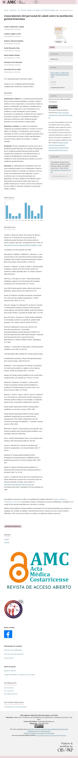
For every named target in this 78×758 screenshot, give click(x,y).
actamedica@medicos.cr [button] (46, 721)
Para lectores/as (9, 688)
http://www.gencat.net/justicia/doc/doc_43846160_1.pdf (22, 245)
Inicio (6, 10)
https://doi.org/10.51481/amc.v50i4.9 (20, 79)
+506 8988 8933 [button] (39, 723)
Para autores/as (9, 691)
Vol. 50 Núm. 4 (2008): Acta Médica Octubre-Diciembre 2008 (38, 10)
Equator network (10, 671)
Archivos (13, 10)
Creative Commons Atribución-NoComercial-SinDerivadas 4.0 (60, 115)
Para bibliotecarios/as (11, 694)
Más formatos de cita (60, 176)
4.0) (66, 150)
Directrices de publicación (13, 650)
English (6, 539)
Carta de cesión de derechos (13, 654)
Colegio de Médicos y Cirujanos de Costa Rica (19, 675)
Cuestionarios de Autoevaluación (15, 707)
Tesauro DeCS (9, 658)
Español (6, 542)
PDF (52, 47)
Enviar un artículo (12, 526)
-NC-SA (63, 150)
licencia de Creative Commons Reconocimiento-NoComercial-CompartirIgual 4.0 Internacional (47, 730)
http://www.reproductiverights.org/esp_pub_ (19, 484)
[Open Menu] (4, 2)
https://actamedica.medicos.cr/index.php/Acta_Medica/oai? (50, 735)
